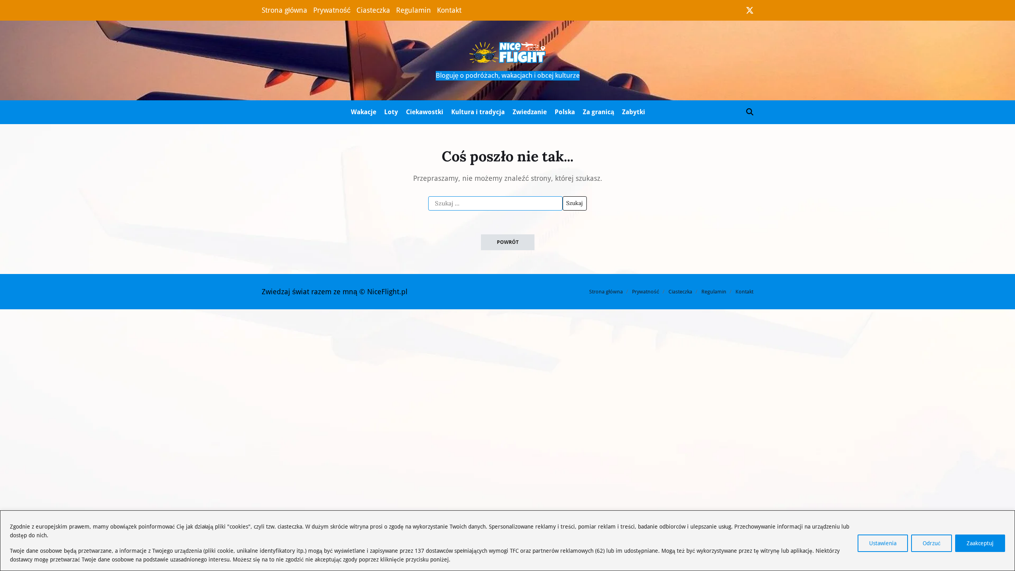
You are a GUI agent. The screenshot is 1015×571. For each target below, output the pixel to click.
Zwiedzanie (530, 112)
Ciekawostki (424, 112)
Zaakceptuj (980, 543)
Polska (565, 112)
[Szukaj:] (495, 203)
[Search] (749, 111)
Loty (391, 112)
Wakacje (363, 112)
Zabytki (633, 112)
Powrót (508, 242)
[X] (749, 10)
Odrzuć (931, 543)
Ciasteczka (373, 10)
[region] (507, 540)
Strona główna (284, 10)
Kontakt (449, 10)
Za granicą (598, 112)
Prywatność (331, 10)
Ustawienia (882, 543)
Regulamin (413, 10)
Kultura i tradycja (478, 112)
